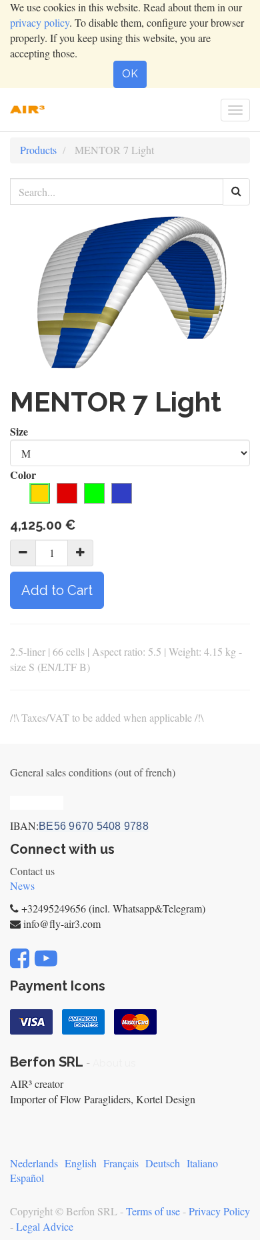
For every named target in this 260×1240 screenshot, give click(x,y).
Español (27, 1178)
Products (38, 150)
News (22, 885)
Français (121, 1163)
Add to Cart (57, 590)
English (81, 1163)
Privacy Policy (219, 1211)
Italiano (202, 1163)
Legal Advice (44, 1226)
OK (130, 73)
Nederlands (34, 1163)
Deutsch (162, 1163)
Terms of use (153, 1211)
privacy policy (39, 22)
